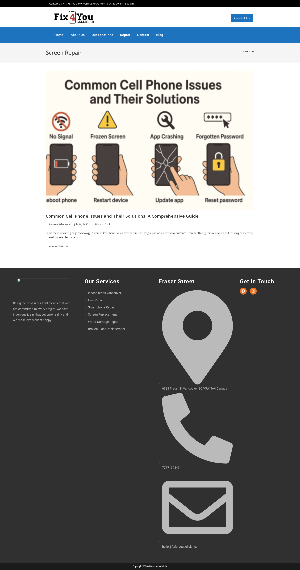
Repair (125, 35)
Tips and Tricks (103, 224)
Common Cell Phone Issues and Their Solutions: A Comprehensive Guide (122, 216)
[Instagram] (253, 291)
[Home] (235, 51)
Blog (159, 35)
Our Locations (102, 35)
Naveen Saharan (58, 224)
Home (59, 35)
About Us (78, 35)
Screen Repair (246, 51)
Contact (143, 35)
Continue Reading (61, 245)
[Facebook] (243, 291)
